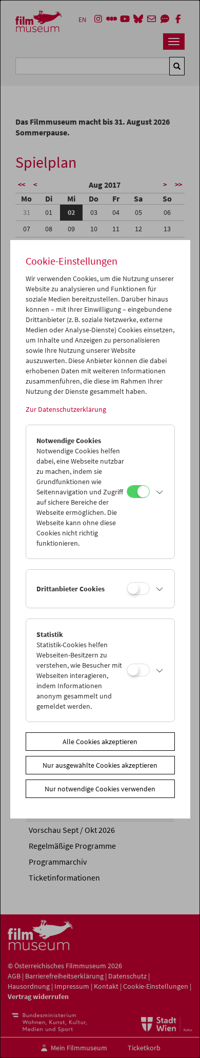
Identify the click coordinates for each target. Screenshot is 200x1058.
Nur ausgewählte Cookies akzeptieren (100, 765)
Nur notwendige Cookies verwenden (100, 788)
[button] (159, 492)
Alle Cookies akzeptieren (100, 741)
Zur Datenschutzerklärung (66, 409)
